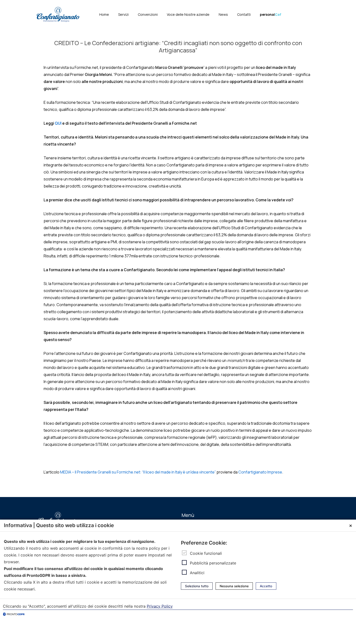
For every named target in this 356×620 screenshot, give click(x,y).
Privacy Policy (160, 606)
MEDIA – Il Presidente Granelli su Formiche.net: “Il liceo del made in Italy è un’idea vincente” (138, 472)
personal (270, 14)
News (223, 14)
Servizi (123, 14)
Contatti (244, 14)
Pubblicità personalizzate (213, 563)
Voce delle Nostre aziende (188, 14)
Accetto (266, 586)
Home (104, 14)
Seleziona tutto (197, 586)
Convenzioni (148, 14)
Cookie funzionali (206, 553)
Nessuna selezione (234, 586)
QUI (58, 123)
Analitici (197, 572)
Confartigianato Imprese (260, 472)
